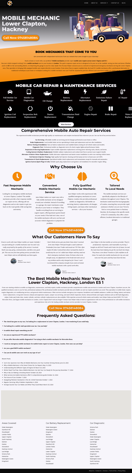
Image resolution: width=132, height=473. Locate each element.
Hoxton (4, 444)
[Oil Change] (48, 93)
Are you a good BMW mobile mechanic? (17, 348)
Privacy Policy (121, 471)
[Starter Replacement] (50, 109)
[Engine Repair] (90, 109)
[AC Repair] (122, 92)
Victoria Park (6, 454)
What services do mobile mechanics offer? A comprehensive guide (25, 375)
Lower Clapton (50, 451)
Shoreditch (5, 447)
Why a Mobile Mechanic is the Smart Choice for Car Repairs (23, 365)
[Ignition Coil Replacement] (10, 109)
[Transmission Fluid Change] (70, 109)
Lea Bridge (5, 451)
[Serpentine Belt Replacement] (30, 109)
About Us (91, 471)
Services (105, 471)
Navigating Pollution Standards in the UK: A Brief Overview (23, 380)
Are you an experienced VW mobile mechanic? (20, 335)
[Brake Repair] (110, 109)
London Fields (6, 434)
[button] (66, 321)
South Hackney (6, 439)
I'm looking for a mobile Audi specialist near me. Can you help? (25, 326)
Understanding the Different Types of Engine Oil (19, 368)
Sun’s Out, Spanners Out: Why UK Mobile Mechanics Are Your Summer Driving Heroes (32, 363)
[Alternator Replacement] (85, 92)
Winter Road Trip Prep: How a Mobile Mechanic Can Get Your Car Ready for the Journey (32, 370)
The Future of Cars (10, 377)
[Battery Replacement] (66, 92)
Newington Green (7, 459)
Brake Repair (111, 114)
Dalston (4, 442)
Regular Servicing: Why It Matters (14, 382)
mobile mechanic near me (24, 245)
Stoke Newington (7, 427)
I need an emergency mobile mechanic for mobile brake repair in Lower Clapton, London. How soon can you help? (43, 344)
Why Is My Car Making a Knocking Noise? (17, 373)
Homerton (5, 456)
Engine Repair (90, 114)
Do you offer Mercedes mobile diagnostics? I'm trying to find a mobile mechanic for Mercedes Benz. (38, 339)
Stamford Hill (6, 430)
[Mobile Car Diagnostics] (28, 92)
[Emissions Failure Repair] (104, 92)
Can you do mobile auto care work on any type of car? (22, 353)
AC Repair (122, 97)
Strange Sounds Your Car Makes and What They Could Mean (23, 385)
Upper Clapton (6, 437)
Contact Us (98, 471)
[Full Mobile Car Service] (10, 92)
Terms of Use (113, 471)
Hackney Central (7, 449)
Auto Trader (61, 247)
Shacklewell (5, 432)
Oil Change (48, 101)
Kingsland (5, 461)
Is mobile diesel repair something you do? (18, 330)
